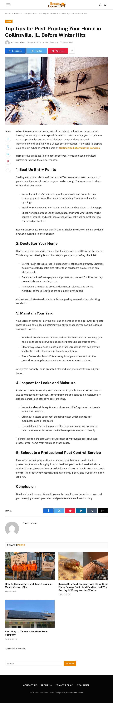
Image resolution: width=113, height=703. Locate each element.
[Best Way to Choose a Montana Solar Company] (30, 614)
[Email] (8, 169)
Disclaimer (83, 685)
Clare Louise (19, 43)
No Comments (52, 43)
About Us (46, 685)
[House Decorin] (56, 5)
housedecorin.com (74, 693)
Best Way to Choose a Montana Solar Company (26, 633)
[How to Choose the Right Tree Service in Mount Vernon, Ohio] (30, 566)
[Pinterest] (8, 161)
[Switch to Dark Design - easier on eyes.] (100, 5)
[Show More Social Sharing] (72, 51)
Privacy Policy (64, 685)
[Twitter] (8, 146)
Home (8, 21)
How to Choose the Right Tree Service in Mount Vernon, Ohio (28, 586)
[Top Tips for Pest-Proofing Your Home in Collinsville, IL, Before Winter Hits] (56, 90)
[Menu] (8, 4)
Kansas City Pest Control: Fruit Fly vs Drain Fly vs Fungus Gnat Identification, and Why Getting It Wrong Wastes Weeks (83, 587)
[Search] (105, 4)
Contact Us (30, 685)
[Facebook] (8, 139)
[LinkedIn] (8, 154)
